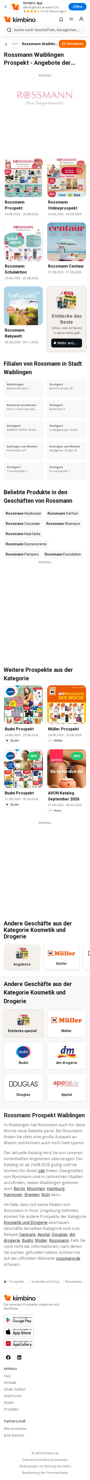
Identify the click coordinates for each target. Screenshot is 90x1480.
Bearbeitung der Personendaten (45, 1473)
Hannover (13, 1194)
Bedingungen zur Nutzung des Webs (45, 1466)
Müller (41, 1240)
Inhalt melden (15, 1389)
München (36, 1188)
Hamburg (56, 1188)
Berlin (19, 1188)
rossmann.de (68, 1258)
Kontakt (10, 1382)
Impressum (13, 1395)
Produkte (11, 1409)
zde (41, 1170)
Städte (9, 1402)
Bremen (32, 1194)
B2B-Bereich (14, 1435)
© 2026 (45, 1453)
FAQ (7, 1376)
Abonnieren (75, 44)
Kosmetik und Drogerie (26, 1222)
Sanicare (28, 1234)
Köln (46, 1194)
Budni (27, 1240)
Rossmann (59, 1240)
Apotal (44, 1234)
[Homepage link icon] (5, 1282)
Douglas (60, 1234)
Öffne (77, 6)
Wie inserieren (15, 1428)
